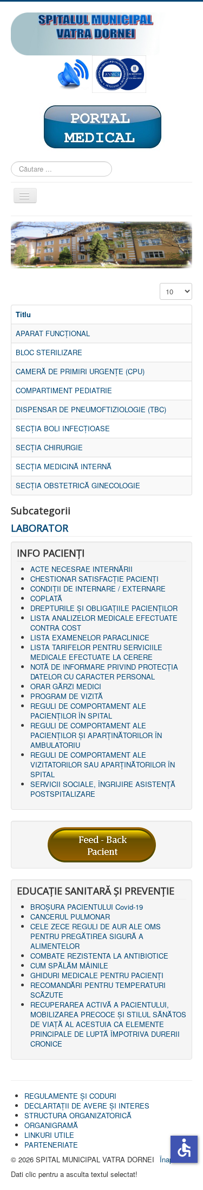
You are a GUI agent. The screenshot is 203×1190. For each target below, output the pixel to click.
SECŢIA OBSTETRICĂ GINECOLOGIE (78, 485)
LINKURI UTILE (49, 1135)
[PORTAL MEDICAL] (102, 126)
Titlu (23, 314)
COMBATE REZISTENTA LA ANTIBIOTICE (99, 955)
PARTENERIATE (51, 1144)
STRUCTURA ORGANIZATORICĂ (78, 1115)
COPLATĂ (46, 598)
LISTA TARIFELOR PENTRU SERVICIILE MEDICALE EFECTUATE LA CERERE (96, 652)
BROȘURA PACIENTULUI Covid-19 (86, 907)
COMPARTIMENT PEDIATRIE (64, 390)
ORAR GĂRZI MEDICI (65, 686)
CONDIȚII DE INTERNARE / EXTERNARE (98, 588)
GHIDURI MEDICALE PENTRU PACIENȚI (96, 975)
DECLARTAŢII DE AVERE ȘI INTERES (86, 1105)
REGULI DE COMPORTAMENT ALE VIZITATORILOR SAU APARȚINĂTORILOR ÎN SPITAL (102, 764)
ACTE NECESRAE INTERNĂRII (81, 569)
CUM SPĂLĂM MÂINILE (69, 965)
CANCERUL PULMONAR (70, 916)
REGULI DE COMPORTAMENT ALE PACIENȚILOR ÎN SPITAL (88, 711)
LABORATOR (39, 527)
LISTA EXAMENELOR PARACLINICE (89, 637)
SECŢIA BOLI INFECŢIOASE (63, 428)
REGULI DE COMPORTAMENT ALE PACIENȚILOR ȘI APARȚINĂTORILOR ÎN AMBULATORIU (96, 735)
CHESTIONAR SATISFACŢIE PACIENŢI (94, 579)
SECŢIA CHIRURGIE (49, 447)
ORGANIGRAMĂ (51, 1125)
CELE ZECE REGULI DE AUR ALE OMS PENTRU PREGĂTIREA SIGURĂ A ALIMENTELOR (95, 936)
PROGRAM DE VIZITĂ (66, 696)
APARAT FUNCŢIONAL (53, 333)
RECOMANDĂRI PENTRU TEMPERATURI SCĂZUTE (98, 990)
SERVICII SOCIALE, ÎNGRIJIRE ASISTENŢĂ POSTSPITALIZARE (102, 789)
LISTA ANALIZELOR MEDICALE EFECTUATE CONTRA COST (104, 623)
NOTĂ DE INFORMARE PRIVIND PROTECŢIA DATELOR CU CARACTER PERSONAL (104, 672)
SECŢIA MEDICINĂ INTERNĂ (64, 466)
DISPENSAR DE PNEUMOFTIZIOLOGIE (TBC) (91, 409)
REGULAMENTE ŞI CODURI (70, 1096)
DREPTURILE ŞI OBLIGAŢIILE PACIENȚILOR (104, 608)
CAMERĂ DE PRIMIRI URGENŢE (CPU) (80, 371)
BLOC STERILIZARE (49, 352)
